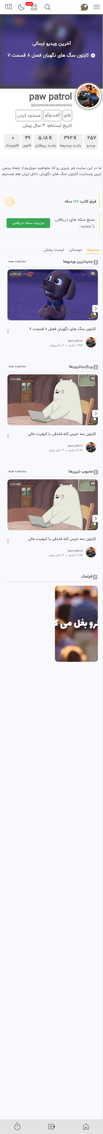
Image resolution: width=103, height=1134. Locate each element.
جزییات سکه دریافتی (28, 223)
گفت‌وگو (52, 115)
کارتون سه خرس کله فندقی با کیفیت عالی (62, 434)
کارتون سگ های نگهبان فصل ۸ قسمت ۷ (62, 329)
